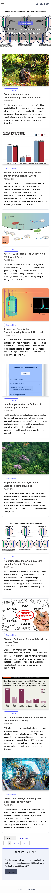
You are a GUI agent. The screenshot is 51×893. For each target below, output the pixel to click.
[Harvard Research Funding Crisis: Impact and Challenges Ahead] (25, 148)
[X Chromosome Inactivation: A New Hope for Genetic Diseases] (25, 536)
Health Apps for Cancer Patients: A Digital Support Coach (23, 406)
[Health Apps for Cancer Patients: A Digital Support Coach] (25, 380)
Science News (25, 23)
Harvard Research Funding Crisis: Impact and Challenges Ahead (22, 174)
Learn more (11, 872)
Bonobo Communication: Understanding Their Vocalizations (22, 96)
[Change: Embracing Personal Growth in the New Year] (25, 615)
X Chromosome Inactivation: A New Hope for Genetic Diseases (23, 562)
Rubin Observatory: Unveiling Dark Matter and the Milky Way (23, 800)
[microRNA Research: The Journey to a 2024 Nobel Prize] (25, 229)
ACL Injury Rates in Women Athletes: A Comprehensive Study (25, 719)
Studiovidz (30, 890)
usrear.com (42, 3)
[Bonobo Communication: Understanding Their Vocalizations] (25, 70)
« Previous (23, 838)
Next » (25, 843)
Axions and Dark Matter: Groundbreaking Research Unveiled (23, 330)
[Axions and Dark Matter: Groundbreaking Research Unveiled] (25, 304)
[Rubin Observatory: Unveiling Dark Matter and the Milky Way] (25, 774)
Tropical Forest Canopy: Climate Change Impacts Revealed (21, 484)
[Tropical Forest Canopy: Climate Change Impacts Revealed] (25, 458)
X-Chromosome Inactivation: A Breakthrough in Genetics (25, 31)
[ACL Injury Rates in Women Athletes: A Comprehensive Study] (25, 693)
